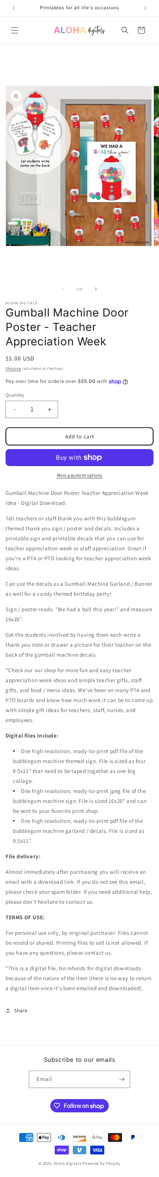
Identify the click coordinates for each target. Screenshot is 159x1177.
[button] (15, 30)
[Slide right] (96, 289)
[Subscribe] (122, 1079)
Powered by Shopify (101, 1163)
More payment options (79, 475)
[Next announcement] (145, 8)
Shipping (13, 368)
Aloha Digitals (68, 1163)
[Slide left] (63, 289)
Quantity (15, 395)
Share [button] (21, 1010)
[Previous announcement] (14, 8)
